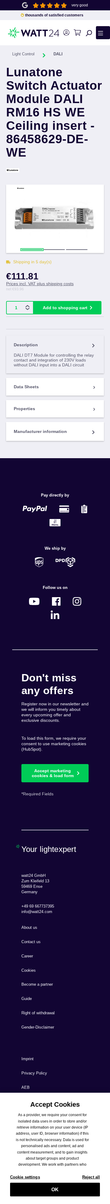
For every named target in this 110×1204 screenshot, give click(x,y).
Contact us (31, 942)
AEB (25, 1087)
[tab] (55, 354)
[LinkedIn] (55, 615)
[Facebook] (56, 601)
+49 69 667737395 (37, 906)
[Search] (88, 33)
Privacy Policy (34, 1073)
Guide (26, 999)
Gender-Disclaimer (37, 1027)
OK (55, 1189)
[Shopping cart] (77, 32)
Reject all (91, 1177)
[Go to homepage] (21, 32)
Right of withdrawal (38, 1013)
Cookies (28, 970)
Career (27, 956)
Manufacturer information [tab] (40, 431)
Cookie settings (25, 1177)
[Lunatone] (55, 170)
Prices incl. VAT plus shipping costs (40, 283)
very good (80, 5)
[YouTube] (34, 601)
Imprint (27, 1059)
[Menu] (103, 32)
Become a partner (37, 984)
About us (29, 927)
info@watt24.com (36, 912)
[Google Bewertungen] (25, 4)
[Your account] (66, 32)
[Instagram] (77, 601)
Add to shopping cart (65, 307)
